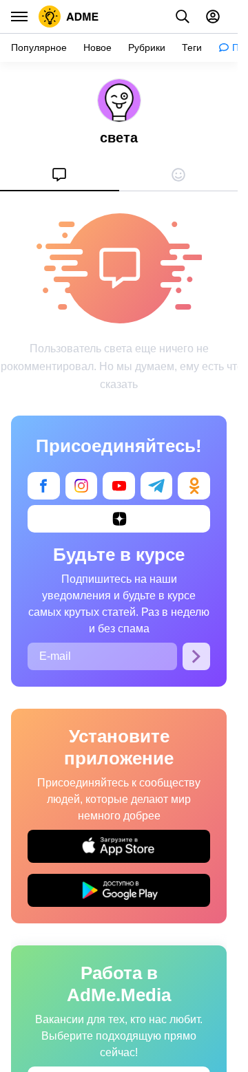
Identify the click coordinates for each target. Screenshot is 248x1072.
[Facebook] (44, 486)
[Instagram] (81, 486)
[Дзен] (119, 519)
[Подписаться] (196, 656)
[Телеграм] (157, 486)
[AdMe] (69, 17)
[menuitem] (59, 174)
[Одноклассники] (194, 486)
